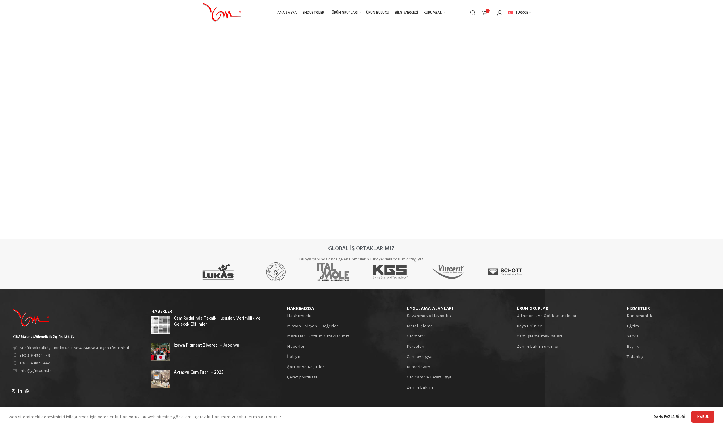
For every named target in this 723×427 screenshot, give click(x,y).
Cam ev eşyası (421, 356)
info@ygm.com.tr (35, 370)
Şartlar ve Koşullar (305, 366)
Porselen (415, 346)
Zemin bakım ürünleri (538, 346)
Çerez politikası (302, 377)
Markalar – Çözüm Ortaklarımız (318, 336)
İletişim (294, 356)
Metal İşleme (420, 325)
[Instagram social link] (13, 391)
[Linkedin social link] (20, 391)
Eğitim (633, 325)
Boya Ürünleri (530, 325)
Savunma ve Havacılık (429, 315)
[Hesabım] (499, 12)
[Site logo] (222, 12)
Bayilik (633, 346)
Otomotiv (416, 336)
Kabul (703, 416)
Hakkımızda (299, 315)
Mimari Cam (418, 366)
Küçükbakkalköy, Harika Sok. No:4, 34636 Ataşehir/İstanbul (74, 347)
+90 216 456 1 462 (35, 362)
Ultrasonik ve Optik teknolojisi (546, 315)
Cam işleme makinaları (539, 336)
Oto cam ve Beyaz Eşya (429, 377)
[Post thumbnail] (160, 325)
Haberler (296, 346)
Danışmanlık (639, 315)
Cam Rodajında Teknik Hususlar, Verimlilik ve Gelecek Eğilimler (217, 321)
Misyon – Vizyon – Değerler (312, 325)
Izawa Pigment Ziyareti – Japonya (206, 345)
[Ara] (473, 12)
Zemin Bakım (420, 387)
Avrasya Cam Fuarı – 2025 (198, 372)
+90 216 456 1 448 (35, 355)
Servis (633, 336)
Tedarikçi (635, 356)
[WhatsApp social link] (27, 391)
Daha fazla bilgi (669, 416)
